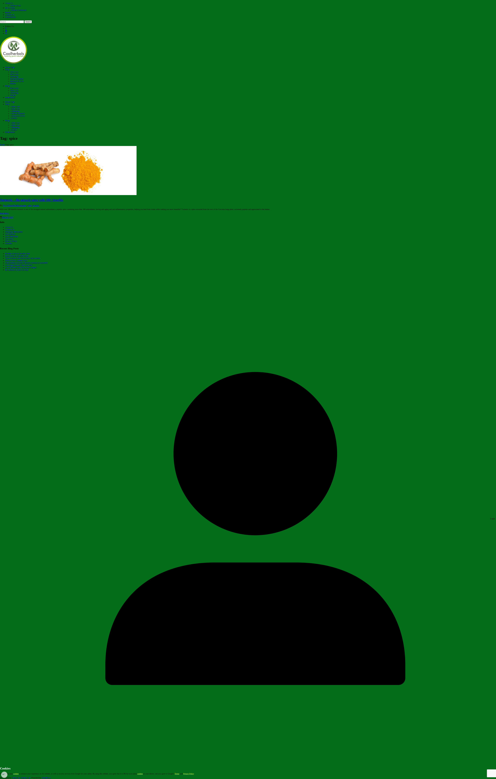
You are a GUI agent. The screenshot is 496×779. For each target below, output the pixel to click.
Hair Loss (14, 74)
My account (10, 8)
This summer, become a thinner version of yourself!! (26, 263)
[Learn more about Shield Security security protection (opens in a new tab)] (4, 775)
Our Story (9, 239)
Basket (8, 12)
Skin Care (14, 72)
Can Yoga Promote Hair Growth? (18, 265)
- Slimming (14, 111)
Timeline (8, 243)
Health (13, 95)
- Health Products (17, 113)
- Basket (13, 118)
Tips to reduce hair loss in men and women (22, 258)
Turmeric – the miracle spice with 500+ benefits (31, 200)
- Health (13, 130)
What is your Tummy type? (16, 260)
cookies (16, 774)
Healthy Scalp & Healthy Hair (17, 253)
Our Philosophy (11, 236)
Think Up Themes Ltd (21, 778)
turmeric (36, 205)
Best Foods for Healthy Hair (16, 256)
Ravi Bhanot (8, 205)
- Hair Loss (15, 109)
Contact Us (9, 15)
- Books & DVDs (17, 116)
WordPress (46, 778)
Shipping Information (14, 232)
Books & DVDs (17, 81)
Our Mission (10, 234)
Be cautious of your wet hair (16, 270)
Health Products (16, 79)
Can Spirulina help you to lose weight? (21, 267)
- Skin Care (15, 106)
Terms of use (15, 5)
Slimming (14, 76)
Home (2, 145)
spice (29, 205)
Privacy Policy (11, 241)
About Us (9, 3)
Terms (177, 774)
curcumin (22, 205)
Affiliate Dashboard (18, 10)
